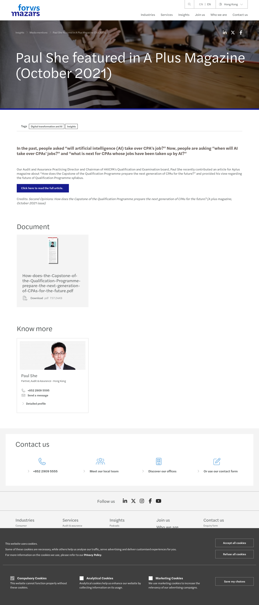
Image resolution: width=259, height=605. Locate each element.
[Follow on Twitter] (133, 501)
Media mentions (38, 32)
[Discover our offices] (159, 465)
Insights (183, 14)
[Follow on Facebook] (150, 501)
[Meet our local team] (100, 465)
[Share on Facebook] (240, 32)
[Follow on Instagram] (142, 501)
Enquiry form (211, 525)
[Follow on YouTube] (159, 501)
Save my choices (234, 581)
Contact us (240, 14)
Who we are (219, 14)
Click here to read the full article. (42, 188)
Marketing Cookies (169, 578)
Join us (200, 14)
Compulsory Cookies (32, 578)
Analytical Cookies (100, 578)
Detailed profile (36, 403)
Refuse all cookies (234, 554)
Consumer (21, 525)
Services (167, 14)
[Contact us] (42, 465)
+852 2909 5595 (38, 390)
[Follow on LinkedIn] (125, 501)
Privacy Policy (92, 555)
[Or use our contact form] (217, 465)
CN (201, 4)
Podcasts (114, 525)
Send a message (37, 395)
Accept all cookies (234, 543)
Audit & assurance (72, 525)
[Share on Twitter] (232, 32)
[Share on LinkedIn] (224, 32)
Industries (148, 14)
